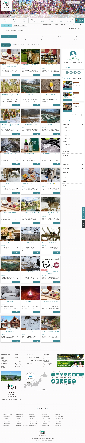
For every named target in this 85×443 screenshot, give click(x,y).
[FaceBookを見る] (67, 72)
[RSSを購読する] (75, 72)
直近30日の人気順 (35, 44)
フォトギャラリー (73, 24)
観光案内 (61, 24)
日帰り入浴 (56, 24)
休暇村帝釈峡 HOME (48, 24)
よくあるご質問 (81, 24)
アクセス (66, 24)
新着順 (15, 44)
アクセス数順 (26, 44)
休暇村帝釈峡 (13, 30)
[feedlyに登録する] (79, 72)
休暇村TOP (3, 30)
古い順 (20, 44)
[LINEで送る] (71, 72)
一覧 (8, 30)
